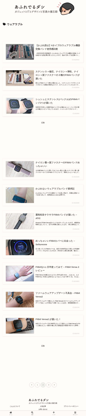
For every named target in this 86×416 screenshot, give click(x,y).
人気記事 (43, 406)
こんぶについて (15, 406)
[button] (78, 311)
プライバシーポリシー (71, 406)
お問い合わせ (43, 409)
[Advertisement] (43, 32)
